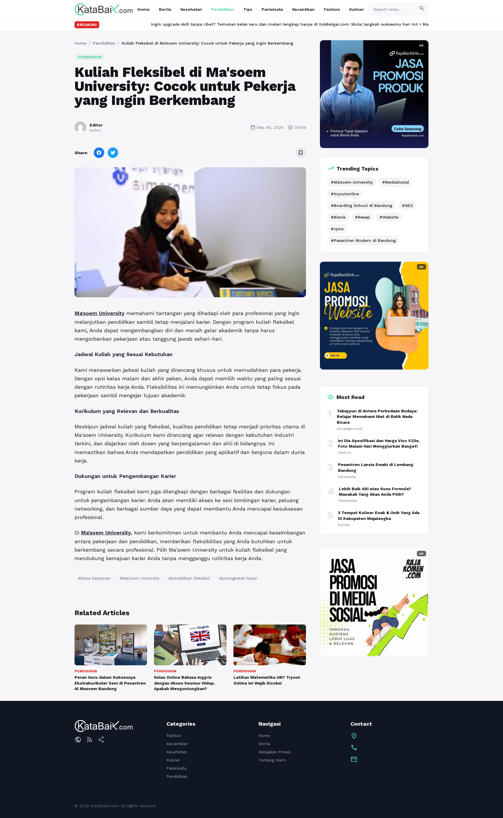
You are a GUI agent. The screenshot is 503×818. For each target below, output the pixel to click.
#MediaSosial (395, 182)
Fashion (332, 9)
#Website (388, 217)
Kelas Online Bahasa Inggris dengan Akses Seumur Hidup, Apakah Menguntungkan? (184, 683)
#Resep (362, 217)
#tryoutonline (345, 193)
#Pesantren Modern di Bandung (363, 240)
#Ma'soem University (139, 578)
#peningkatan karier (238, 578)
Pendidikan (222, 9)
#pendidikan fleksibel (189, 578)
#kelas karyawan (94, 578)
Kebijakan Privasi (274, 752)
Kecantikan (303, 9)
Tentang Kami (272, 760)
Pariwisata (272, 9)
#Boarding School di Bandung (361, 205)
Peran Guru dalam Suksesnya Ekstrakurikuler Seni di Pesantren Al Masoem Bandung (110, 683)
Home (143, 9)
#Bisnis (338, 217)
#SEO (407, 205)
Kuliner (356, 9)
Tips (247, 9)
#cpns (337, 228)
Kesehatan (191, 9)
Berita (165, 9)
